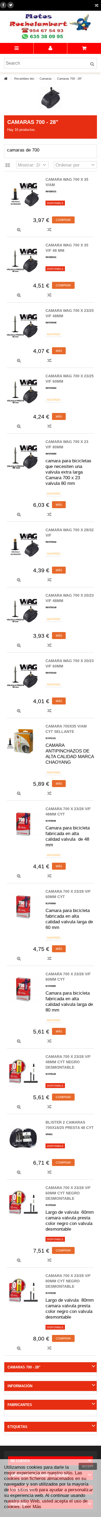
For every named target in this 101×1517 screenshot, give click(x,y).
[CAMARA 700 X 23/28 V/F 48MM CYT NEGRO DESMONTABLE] (23, 1071)
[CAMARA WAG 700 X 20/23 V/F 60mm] (23, 675)
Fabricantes (20, 1405)
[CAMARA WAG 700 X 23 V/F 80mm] (23, 456)
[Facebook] (3, 5)
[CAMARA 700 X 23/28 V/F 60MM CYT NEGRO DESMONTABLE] (23, 1202)
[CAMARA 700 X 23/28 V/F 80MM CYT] (23, 989)
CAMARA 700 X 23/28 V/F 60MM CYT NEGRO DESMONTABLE (68, 1193)
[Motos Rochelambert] (50, 26)
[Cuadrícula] (7, 165)
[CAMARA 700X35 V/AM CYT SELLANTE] (23, 741)
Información (20, 1386)
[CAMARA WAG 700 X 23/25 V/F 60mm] (23, 391)
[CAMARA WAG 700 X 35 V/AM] (23, 194)
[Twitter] (10, 5)
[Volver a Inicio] (5, 78)
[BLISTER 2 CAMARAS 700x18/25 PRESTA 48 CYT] (23, 1137)
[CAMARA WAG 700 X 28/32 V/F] (23, 545)
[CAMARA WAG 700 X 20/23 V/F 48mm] (23, 610)
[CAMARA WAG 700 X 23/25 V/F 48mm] (23, 325)
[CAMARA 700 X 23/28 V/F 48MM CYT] (23, 823)
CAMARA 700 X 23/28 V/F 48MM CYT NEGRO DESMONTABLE (68, 1061)
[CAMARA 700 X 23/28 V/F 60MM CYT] (23, 906)
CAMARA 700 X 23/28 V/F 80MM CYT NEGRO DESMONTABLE (68, 1281)
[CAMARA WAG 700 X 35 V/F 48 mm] (23, 260)
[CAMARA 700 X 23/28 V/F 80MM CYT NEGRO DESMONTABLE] (23, 1290)
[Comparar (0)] (96, 6)
